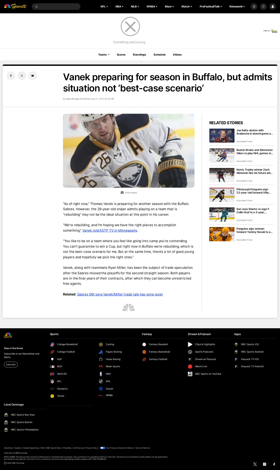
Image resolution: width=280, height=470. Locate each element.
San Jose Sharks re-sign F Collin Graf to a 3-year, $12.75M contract (252, 210)
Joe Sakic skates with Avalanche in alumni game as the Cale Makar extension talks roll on (254, 132)
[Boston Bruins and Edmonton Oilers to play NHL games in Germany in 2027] (221, 155)
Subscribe (10, 364)
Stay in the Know (13, 348)
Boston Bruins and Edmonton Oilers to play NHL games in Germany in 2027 (254, 151)
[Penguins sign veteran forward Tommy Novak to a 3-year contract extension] (221, 234)
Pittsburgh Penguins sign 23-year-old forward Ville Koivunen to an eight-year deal (252, 191)
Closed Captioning (31, 448)
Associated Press (244, 141)
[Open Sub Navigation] (107, 6)
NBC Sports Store (53, 448)
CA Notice (129, 448)
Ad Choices (78, 448)
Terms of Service (142, 448)
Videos (177, 54)
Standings (139, 54)
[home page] (15, 6)
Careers (17, 448)
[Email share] (32, 75)
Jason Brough (72, 99)
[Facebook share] (11, 75)
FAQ (42, 448)
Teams (102, 54)
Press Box (67, 448)
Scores (121, 54)
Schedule (160, 54)
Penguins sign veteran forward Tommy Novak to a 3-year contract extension (253, 230)
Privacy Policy (92, 448)
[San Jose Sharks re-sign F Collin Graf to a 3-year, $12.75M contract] (221, 214)
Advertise (8, 448)
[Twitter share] (22, 75)
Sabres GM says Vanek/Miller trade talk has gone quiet (120, 294)
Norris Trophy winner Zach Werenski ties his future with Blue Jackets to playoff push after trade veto (254, 171)
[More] (254, 6)
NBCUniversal (21, 453)
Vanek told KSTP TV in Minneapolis (109, 230)
